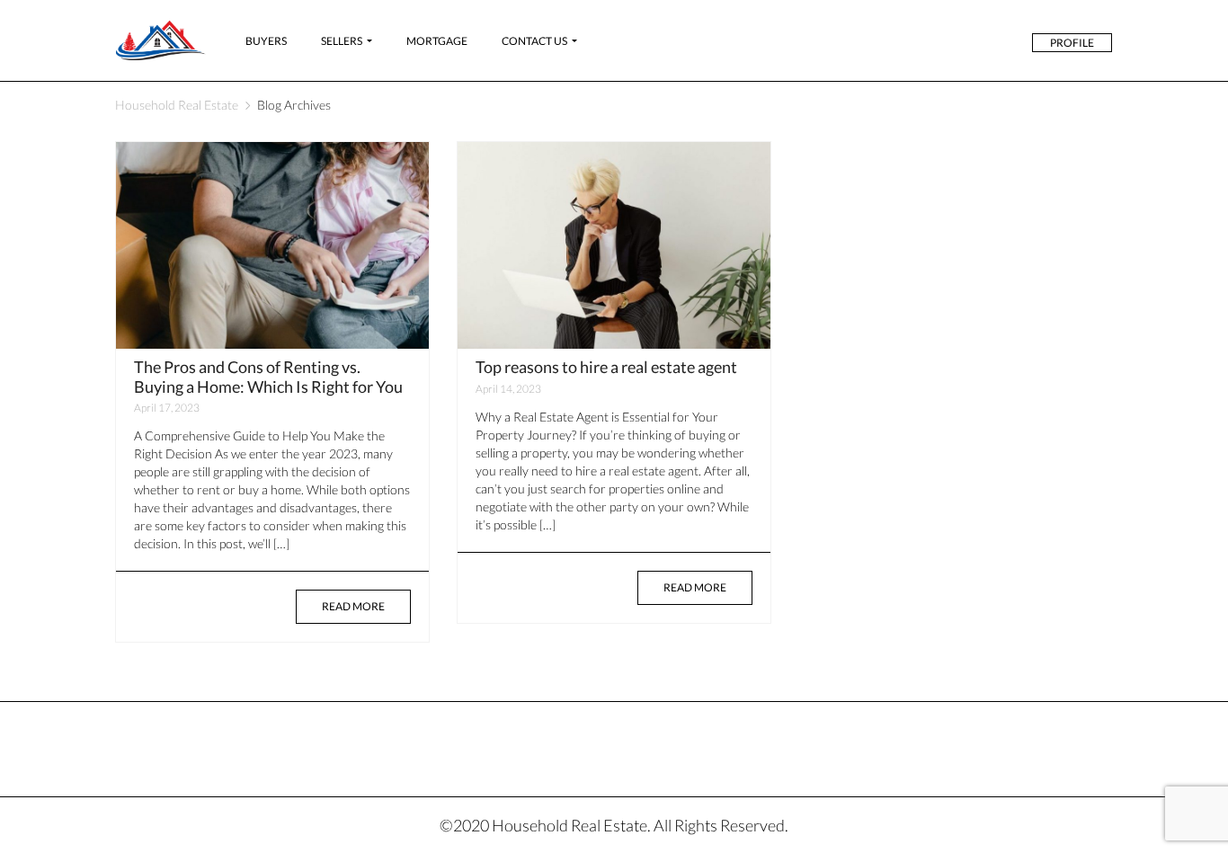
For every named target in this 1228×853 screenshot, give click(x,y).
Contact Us (534, 41)
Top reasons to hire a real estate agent (606, 367)
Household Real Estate (176, 104)
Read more (353, 606)
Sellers (341, 41)
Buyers (266, 41)
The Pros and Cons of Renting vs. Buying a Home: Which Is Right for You (268, 376)
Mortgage (436, 41)
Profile (1072, 42)
